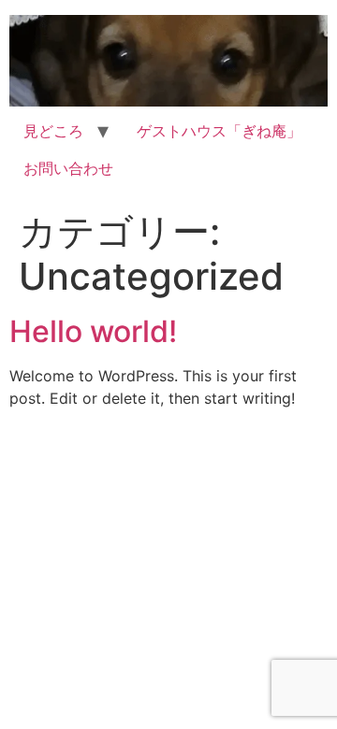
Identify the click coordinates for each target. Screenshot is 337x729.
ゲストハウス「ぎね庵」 (219, 131)
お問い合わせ (68, 168)
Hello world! (93, 331)
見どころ (53, 131)
